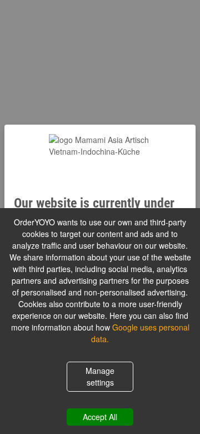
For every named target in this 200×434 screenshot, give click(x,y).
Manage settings (100, 376)
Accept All (100, 416)
